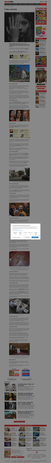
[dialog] (25, 231)
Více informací (20, 229)
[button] (25, 230)
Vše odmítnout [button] (27, 237)
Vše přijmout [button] (35, 237)
